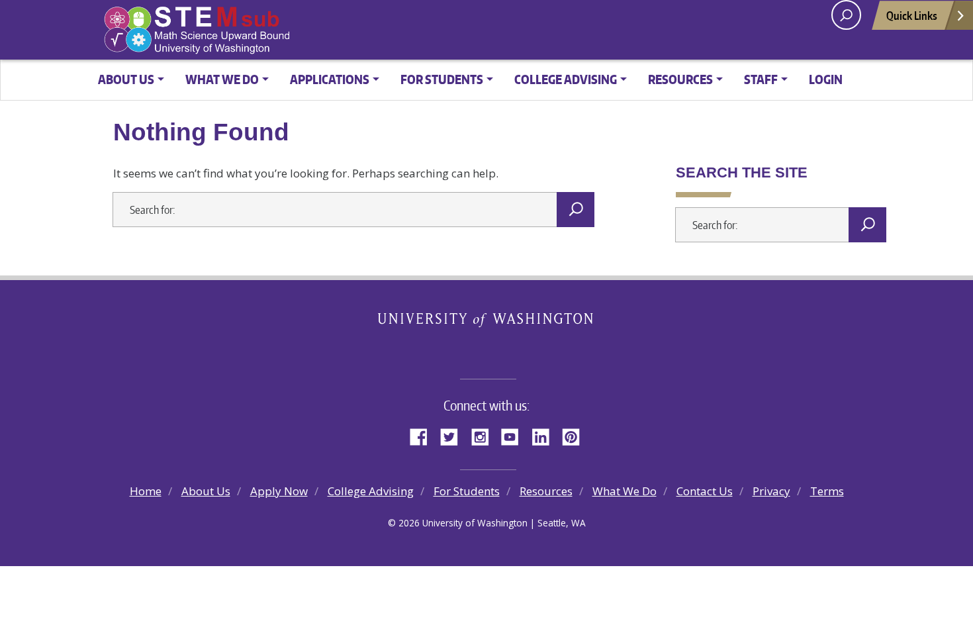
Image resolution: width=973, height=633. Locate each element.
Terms (827, 491)
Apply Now (279, 491)
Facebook (424, 435)
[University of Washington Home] (257, 30)
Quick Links (911, 15)
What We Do (624, 491)
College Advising (371, 491)
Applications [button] (329, 79)
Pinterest (576, 435)
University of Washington (487, 321)
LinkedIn (545, 435)
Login (826, 79)
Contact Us (704, 491)
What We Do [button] (222, 79)
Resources (546, 491)
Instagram (484, 435)
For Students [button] (441, 79)
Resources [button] (680, 79)
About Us (205, 491)
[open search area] (846, 15)
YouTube (515, 435)
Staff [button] (761, 79)
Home (146, 491)
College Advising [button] (565, 79)
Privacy (771, 491)
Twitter (454, 435)
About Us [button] (126, 79)
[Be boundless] (486, 349)
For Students (467, 491)
